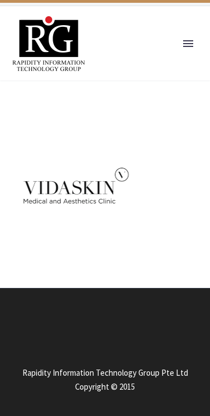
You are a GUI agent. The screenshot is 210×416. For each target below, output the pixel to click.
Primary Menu (188, 43)
